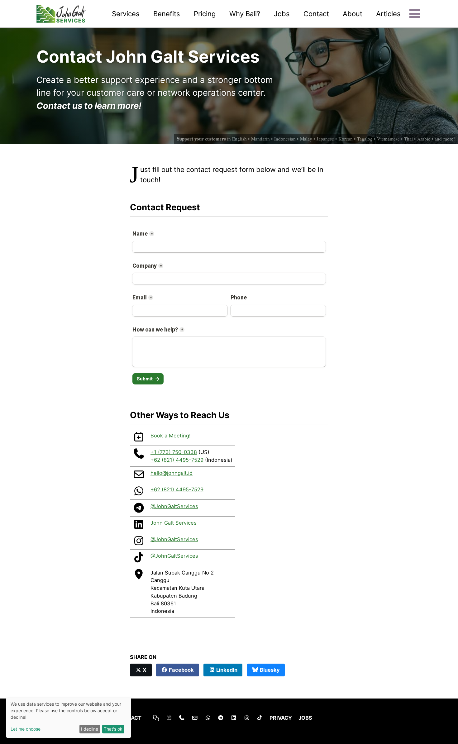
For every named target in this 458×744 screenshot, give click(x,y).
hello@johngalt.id (171, 473)
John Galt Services (173, 523)
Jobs (282, 14)
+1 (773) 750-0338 (173, 452)
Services (126, 14)
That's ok (113, 729)
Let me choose (26, 729)
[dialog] (68, 718)
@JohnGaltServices (174, 506)
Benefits (166, 14)
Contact (316, 14)
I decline (89, 729)
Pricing (205, 14)
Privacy (281, 718)
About (352, 14)
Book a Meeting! (170, 435)
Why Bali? (244, 14)
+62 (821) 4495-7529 (176, 460)
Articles (388, 14)
